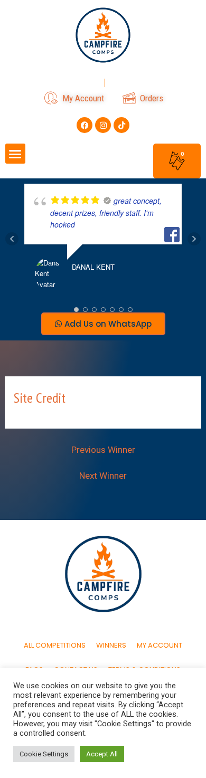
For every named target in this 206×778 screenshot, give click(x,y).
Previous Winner (103, 449)
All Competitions (55, 645)
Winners (111, 645)
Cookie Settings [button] (44, 754)
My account (159, 645)
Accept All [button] (102, 754)
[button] (15, 154)
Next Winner (103, 475)
